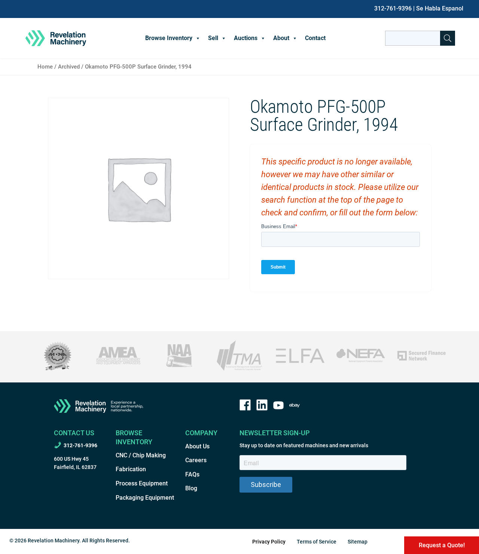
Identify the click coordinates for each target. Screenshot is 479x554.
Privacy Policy (269, 542)
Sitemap (357, 542)
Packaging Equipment (145, 497)
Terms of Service (316, 542)
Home (45, 66)
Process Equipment (142, 483)
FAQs (192, 474)
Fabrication (131, 469)
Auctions (245, 38)
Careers (196, 460)
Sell (213, 38)
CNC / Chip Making (141, 455)
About (281, 38)
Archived (69, 66)
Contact (315, 38)
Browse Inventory (168, 38)
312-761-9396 (393, 8)
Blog (191, 488)
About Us (197, 446)
